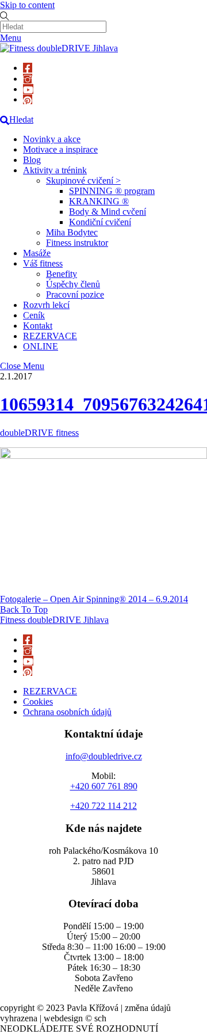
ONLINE (40, 346)
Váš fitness (43, 263)
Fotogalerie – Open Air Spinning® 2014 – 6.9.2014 (94, 599)
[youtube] (28, 89)
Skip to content (27, 5)
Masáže (37, 253)
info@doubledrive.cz (104, 756)
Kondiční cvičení (100, 222)
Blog (32, 160)
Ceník (34, 315)
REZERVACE (50, 336)
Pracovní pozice (75, 294)
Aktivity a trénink (55, 170)
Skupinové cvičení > (83, 180)
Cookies (38, 701)
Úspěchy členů (73, 284)
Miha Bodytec (72, 232)
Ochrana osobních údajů (67, 712)
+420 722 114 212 (103, 806)
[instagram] (27, 78)
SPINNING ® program (112, 191)
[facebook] (27, 68)
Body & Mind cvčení (107, 211)
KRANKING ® (99, 201)
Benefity (61, 274)
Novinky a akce (51, 139)
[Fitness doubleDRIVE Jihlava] (59, 48)
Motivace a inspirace (60, 149)
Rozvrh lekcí (46, 305)
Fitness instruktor (77, 243)
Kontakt (37, 325)
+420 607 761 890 (103, 786)
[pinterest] (27, 99)
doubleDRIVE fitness (39, 433)
